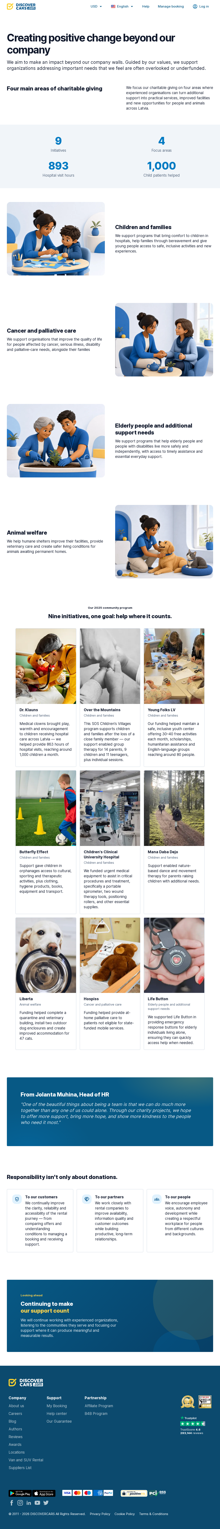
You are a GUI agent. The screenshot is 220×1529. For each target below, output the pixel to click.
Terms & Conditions (153, 1514)
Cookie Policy (125, 1514)
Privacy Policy (100, 1514)
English (122, 6)
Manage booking (171, 6)
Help (145, 6)
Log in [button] (204, 6)
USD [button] (94, 6)
